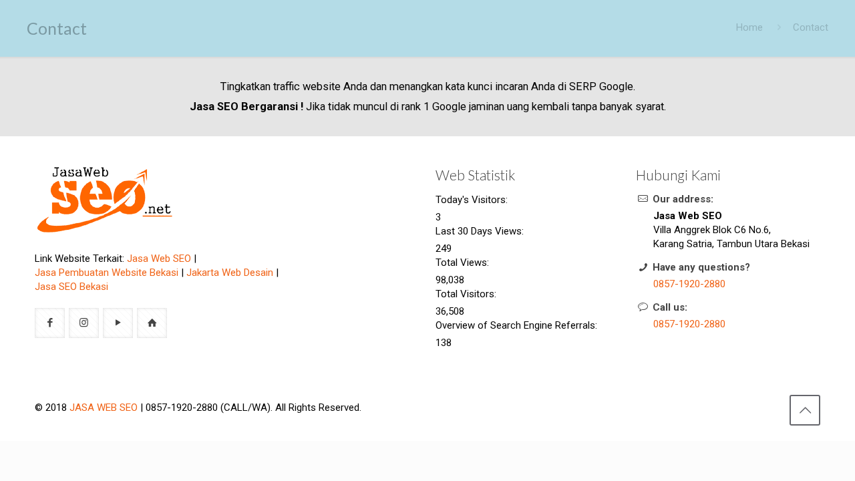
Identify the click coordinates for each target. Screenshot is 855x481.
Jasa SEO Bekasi (71, 287)
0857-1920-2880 (689, 284)
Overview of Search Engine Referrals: (518, 325)
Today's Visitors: (473, 200)
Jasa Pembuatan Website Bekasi (106, 273)
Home (749, 27)
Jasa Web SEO (159, 259)
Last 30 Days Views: (481, 231)
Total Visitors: (467, 294)
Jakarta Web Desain (229, 273)
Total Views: (464, 263)
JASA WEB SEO (103, 408)
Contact (810, 27)
